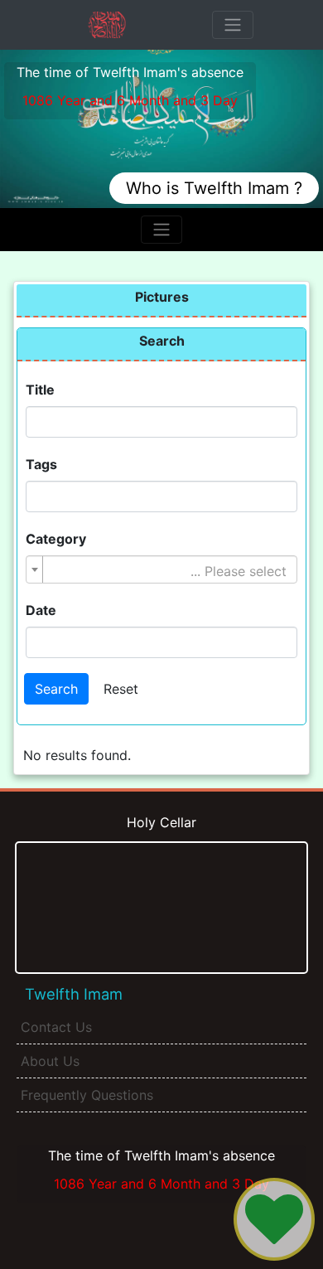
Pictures (162, 296)
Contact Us (56, 1027)
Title (40, 389)
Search (162, 340)
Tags (41, 464)
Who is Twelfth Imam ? (214, 188)
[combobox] (161, 569)
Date (41, 610)
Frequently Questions (87, 1095)
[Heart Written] (274, 1219)
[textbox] (166, 571)
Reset (121, 689)
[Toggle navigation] (232, 25)
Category (56, 538)
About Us (50, 1061)
